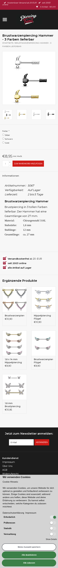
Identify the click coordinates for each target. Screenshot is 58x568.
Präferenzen (9, 523)
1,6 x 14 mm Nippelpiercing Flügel (13, 361)
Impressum (8, 462)
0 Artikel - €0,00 (48, 7)
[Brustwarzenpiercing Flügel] (43, 343)
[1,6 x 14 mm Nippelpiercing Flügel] (14, 343)
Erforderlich (9, 517)
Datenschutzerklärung (13, 513)
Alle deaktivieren (29, 555)
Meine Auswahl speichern (29, 547)
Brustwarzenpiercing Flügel (43, 361)
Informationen (10, 175)
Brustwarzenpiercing (14, 315)
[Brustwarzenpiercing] (14, 299)
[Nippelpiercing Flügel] (43, 299)
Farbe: (5, 131)
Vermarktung (10, 534)
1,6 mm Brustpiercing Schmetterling (13, 405)
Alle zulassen (29, 563)
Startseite (7, 43)
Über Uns (7, 466)
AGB (4, 470)
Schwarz (9, 139)
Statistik (7, 528)
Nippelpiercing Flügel (42, 317)
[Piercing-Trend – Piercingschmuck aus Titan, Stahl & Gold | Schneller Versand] (34, 19)
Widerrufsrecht (10, 473)
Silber (7, 135)
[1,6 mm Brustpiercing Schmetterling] (14, 387)
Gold (7, 143)
